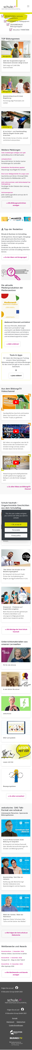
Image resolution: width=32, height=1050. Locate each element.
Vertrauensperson (7, 192)
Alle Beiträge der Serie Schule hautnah (17, 630)
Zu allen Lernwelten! (17, 796)
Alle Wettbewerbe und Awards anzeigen (17, 973)
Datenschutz (21, 1022)
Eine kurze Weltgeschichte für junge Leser (15, 174)
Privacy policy (16, 535)
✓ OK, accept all (16, 524)
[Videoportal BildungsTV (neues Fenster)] (16, 1038)
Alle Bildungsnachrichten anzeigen (17, 204)
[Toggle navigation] (28, 6)
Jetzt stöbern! (17, 376)
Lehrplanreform (6, 159)
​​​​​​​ (16, 988)
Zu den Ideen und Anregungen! (16, 257)
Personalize (16, 530)
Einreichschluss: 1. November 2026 (12, 951)
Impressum (10, 1022)
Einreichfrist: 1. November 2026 (11, 957)
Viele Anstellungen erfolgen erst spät (13, 152)
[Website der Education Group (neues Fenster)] (16, 1032)
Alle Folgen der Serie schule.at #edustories (17, 934)
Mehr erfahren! (13, 344)
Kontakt (14, 1018)
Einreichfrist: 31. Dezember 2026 (12, 964)
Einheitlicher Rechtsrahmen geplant (13, 167)
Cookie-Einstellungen (16, 1025)
